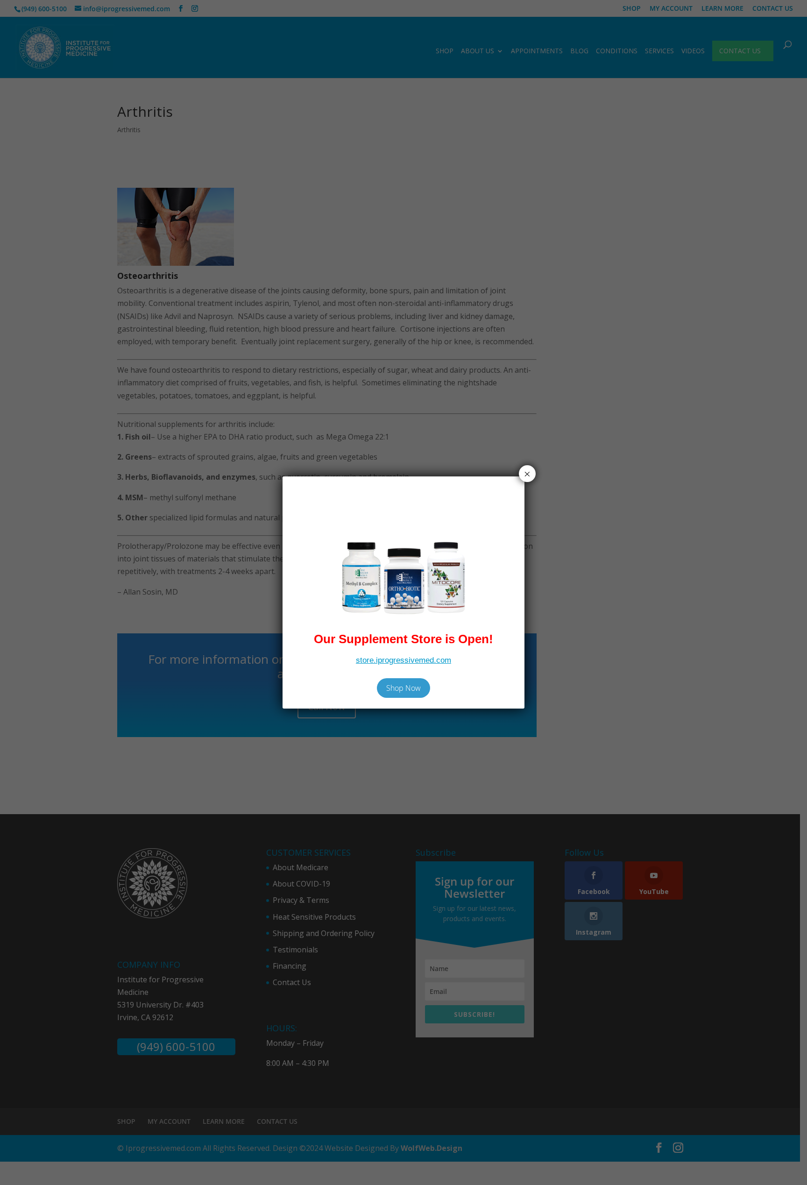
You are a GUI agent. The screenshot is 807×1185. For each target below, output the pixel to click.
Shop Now (403, 688)
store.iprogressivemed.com (403, 660)
